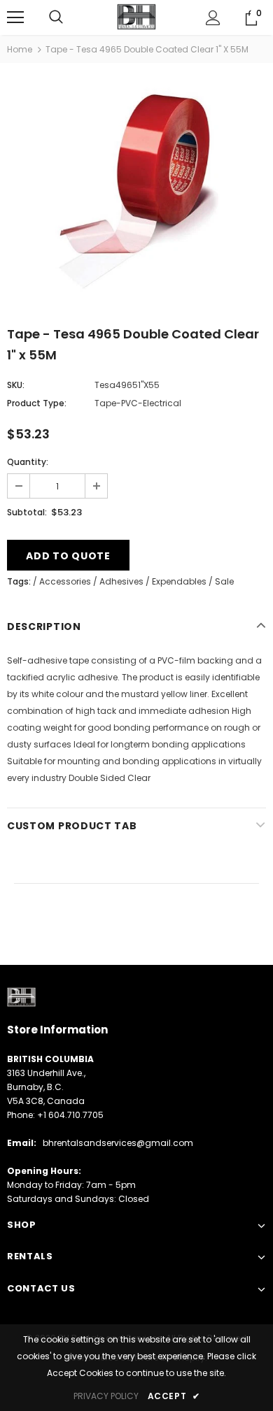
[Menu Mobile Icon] (15, 17)
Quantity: (27, 462)
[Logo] (136, 16)
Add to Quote (68, 556)
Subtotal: (27, 512)
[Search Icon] (56, 17)
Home (19, 49)
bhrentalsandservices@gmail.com (118, 1143)
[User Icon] (213, 17)
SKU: (15, 385)
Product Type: (36, 403)
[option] (136, 191)
